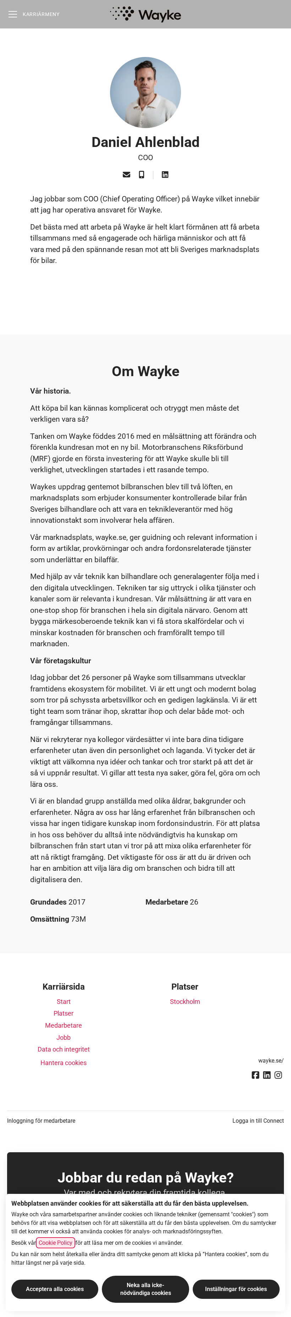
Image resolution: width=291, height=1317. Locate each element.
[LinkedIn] (165, 175)
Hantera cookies (63, 1062)
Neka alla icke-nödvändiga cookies (145, 1289)
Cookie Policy (55, 1242)
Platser (63, 1013)
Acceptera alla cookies (55, 1289)
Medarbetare (63, 1025)
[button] (126, 175)
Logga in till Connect (258, 1120)
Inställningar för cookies (236, 1289)
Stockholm (185, 1001)
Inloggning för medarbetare (41, 1120)
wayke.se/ (271, 1060)
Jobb (63, 1037)
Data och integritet (64, 1049)
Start (64, 1001)
